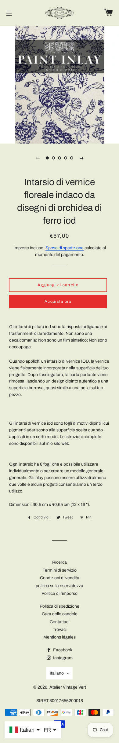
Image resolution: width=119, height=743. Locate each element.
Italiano (57, 673)
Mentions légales (59, 637)
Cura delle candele (60, 614)
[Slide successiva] (81, 158)
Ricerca (59, 562)
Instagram (62, 658)
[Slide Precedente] (37, 158)
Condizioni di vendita (59, 578)
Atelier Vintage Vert (67, 687)
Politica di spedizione (59, 606)
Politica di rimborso (59, 593)
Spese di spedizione (64, 248)
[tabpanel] (59, 84)
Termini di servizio (60, 570)
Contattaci (59, 622)
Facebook (62, 650)
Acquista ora (58, 301)
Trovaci (60, 629)
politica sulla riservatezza (59, 586)
